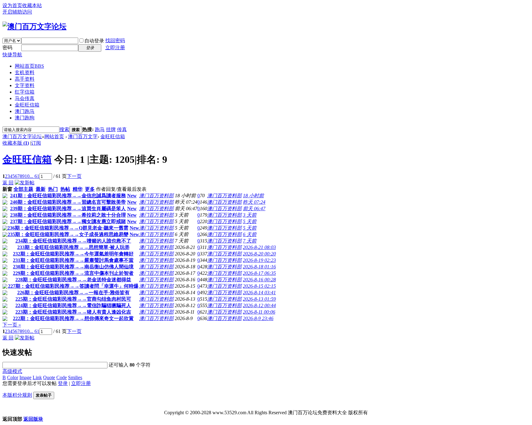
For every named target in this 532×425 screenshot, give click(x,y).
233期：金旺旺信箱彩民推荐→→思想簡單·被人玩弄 (73, 247)
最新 (41, 189)
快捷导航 (12, 54)
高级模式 (12, 371)
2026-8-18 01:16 (259, 266)
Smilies (75, 377)
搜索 (64, 129)
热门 (53, 189)
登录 (63, 383)
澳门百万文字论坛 (22, 136)
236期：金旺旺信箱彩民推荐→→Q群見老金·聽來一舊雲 (67, 228)
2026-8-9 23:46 (258, 318)
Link (37, 377)
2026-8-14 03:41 (259, 292)
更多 (90, 189)
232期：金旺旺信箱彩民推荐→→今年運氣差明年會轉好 (73, 253)
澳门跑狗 (24, 117)
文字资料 (24, 85)
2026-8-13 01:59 (259, 299)
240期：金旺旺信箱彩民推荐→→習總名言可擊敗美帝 (68, 202)
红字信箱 (24, 91)
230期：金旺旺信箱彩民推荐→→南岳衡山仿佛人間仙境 (73, 266)
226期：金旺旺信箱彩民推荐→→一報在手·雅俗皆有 (73, 292)
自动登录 (94, 40)
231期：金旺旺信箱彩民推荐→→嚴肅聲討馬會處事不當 (73, 260)
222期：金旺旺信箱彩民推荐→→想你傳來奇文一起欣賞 (73, 318)
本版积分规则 (17, 395)
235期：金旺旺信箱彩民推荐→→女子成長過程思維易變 (68, 234)
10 (27, 176)
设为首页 (12, 5)
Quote (49, 377)
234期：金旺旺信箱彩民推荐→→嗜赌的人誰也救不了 (73, 240)
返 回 (8, 182)
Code (61, 377)
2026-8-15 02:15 (259, 286)
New (132, 195)
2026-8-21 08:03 (259, 247)
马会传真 (24, 98)
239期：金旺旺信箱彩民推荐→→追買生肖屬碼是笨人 (68, 208)
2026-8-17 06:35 (259, 273)
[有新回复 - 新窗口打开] (4, 196)
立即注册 (115, 47)
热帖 (65, 189)
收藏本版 (15, 143)
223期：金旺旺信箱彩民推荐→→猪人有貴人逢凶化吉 (73, 312)
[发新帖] (24, 182)
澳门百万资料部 (156, 195)
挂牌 (111, 129)
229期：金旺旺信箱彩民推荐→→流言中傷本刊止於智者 (73, 273)
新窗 (7, 189)
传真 (122, 129)
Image (25, 377)
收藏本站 (32, 5)
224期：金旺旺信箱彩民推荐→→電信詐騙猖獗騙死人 (73, 305)
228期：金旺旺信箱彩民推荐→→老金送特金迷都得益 (73, 279)
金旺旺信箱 (27, 104)
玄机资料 (24, 72)
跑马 (100, 129)
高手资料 (24, 79)
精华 (78, 189)
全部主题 (23, 189)
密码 (7, 47)
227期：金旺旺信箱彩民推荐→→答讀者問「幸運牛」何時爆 (73, 286)
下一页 (74, 176)
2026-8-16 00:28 (259, 279)
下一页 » (11, 324)
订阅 (36, 143)
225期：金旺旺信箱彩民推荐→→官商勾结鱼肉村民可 (73, 299)
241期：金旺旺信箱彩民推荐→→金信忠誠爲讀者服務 (68, 195)
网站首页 (29, 66)
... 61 (34, 176)
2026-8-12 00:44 (259, 305)
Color (12, 377)
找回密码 (115, 40)
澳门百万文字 (83, 136)
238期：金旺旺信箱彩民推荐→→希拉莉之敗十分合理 (68, 215)
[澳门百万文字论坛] (34, 26)
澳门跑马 (24, 111)
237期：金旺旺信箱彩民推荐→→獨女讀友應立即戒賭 (68, 221)
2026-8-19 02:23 (259, 260)
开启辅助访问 (17, 11)
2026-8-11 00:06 (259, 312)
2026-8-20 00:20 (259, 253)
